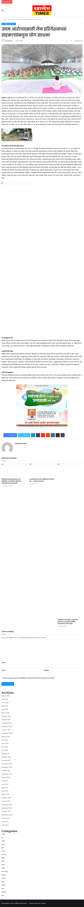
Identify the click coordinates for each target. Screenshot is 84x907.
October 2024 (6, 770)
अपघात (3, 834)
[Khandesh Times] (42, 10)
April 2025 (5, 750)
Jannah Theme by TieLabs (37, 903)
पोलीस (3, 868)
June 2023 (5, 825)
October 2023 (6, 811)
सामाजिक (13, 24)
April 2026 (5, 709)
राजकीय (3, 878)
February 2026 (6, 716)
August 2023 (6, 818)
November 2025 (7, 726)
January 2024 (6, 801)
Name (4, 662)
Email (4, 670)
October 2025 (6, 730)
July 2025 (5, 740)
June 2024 (5, 784)
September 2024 (7, 774)
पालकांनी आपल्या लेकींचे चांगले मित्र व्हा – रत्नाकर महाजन (42, 480)
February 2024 (6, 798)
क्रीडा (3, 841)
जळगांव (9, 19)
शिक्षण (8, 24)
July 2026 (5, 699)
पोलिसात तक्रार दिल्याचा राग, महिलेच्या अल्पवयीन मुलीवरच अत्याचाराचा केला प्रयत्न (11, 481)
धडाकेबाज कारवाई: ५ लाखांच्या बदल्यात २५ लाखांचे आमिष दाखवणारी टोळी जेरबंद (68, 622)
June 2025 (5, 743)
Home (5, 19)
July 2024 (5, 781)
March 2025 (5, 753)
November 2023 (7, 808)
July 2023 (5, 821)
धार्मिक (3, 858)
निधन (3, 861)
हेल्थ (3, 895)
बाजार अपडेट (5, 871)
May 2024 (5, 787)
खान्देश (3, 844)
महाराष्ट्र (4, 875)
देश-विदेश (4, 854)
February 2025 (6, 757)
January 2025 (6, 760)
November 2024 (7, 767)
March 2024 (5, 794)
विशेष (3, 882)
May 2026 (5, 706)
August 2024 (6, 777)
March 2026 (5, 713)
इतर (2, 837)
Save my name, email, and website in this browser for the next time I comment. (29, 678)
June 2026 (5, 702)
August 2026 (6, 696)
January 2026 (6, 719)
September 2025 (7, 733)
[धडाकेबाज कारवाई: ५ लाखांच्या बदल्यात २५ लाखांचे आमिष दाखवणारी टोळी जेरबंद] (70, 540)
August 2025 (6, 736)
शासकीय (4, 885)
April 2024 (5, 791)
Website (46, 670)
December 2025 (7, 723)
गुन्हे (2, 848)
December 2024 (7, 764)
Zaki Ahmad (8, 41)
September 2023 (7, 815)
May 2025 (5, 747)
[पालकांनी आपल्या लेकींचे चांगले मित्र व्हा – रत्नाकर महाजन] (42, 470)
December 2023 (7, 804)
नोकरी (3, 865)
